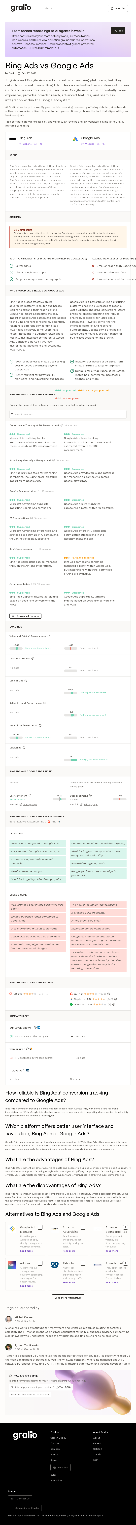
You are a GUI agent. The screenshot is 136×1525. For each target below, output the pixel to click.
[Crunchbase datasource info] (27, 1070)
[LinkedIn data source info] (38, 1027)
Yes (61, 1387)
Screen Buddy (58, 1437)
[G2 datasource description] (47, 994)
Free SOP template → (45, 48)
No (69, 1387)
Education (56, 1480)
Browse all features (28, 616)
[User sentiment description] (30, 795)
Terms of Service (88, 1515)
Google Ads (90, 138)
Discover (55, 1443)
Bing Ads (25, 138)
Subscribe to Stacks (27, 1508)
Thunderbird (114, 1263)
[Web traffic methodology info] (27, 1048)
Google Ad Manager (28, 1229)
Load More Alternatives (68, 1297)
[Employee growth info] (35, 1027)
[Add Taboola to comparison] (83, 1263)
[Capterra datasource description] (115, 999)
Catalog (97, 1449)
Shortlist (120, 8)
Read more (26, 1250)
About (48, 8)
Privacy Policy (67, 1515)
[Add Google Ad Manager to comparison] (40, 1227)
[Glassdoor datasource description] (113, 1004)
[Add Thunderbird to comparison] (125, 1263)
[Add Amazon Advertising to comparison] (83, 1227)
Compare (55, 1449)
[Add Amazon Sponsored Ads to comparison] (125, 1227)
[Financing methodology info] (24, 1070)
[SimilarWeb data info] (31, 1048)
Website (27, 143)
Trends (97, 1454)
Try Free (118, 30)
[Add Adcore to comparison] (40, 1263)
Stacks (54, 1454)
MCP (95, 1460)
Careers (97, 1443)
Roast (53, 1460)
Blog (53, 1474)
